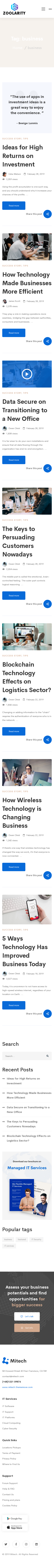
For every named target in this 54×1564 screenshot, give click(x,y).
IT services (9, 1246)
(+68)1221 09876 (11, 1381)
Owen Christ (14, 428)
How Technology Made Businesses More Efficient (27, 283)
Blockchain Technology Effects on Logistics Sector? (28, 1138)
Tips (25, 138)
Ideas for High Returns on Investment (22, 156)
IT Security (36, 1239)
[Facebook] (16, 1544)
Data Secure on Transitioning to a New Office (24, 410)
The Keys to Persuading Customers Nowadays (22, 1124)
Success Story (11, 138)
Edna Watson (14, 174)
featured (22, 1239)
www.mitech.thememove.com (17, 1387)
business (8, 1239)
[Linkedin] (36, 1544)
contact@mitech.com (13, 1376)
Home (17, 48)
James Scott (14, 301)
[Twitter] (5, 1544)
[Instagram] (26, 1544)
